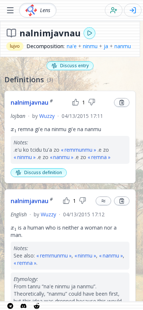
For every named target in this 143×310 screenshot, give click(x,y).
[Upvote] (75, 102)
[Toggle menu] (10, 10)
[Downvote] (92, 102)
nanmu (122, 46)
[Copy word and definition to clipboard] (121, 102)
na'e (72, 46)
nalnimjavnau (32, 102)
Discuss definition (43, 172)
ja (106, 46)
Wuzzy (47, 115)
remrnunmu (78, 149)
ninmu (90, 46)
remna (99, 157)
